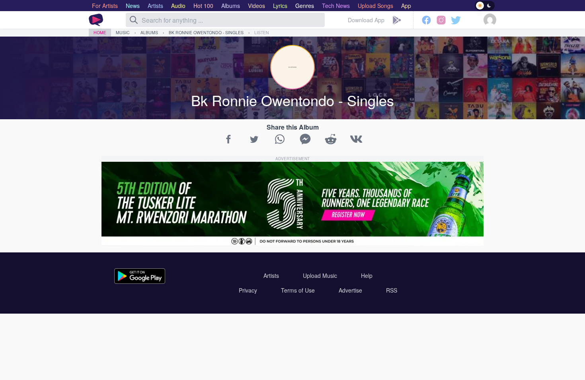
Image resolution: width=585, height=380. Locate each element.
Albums (149, 32)
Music (123, 32)
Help (366, 275)
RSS (391, 290)
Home (100, 32)
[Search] (133, 20)
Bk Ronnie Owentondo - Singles (206, 32)
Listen (261, 32)
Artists (271, 275)
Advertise (350, 290)
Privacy (248, 290)
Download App (366, 20)
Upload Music (320, 275)
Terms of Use (298, 290)
